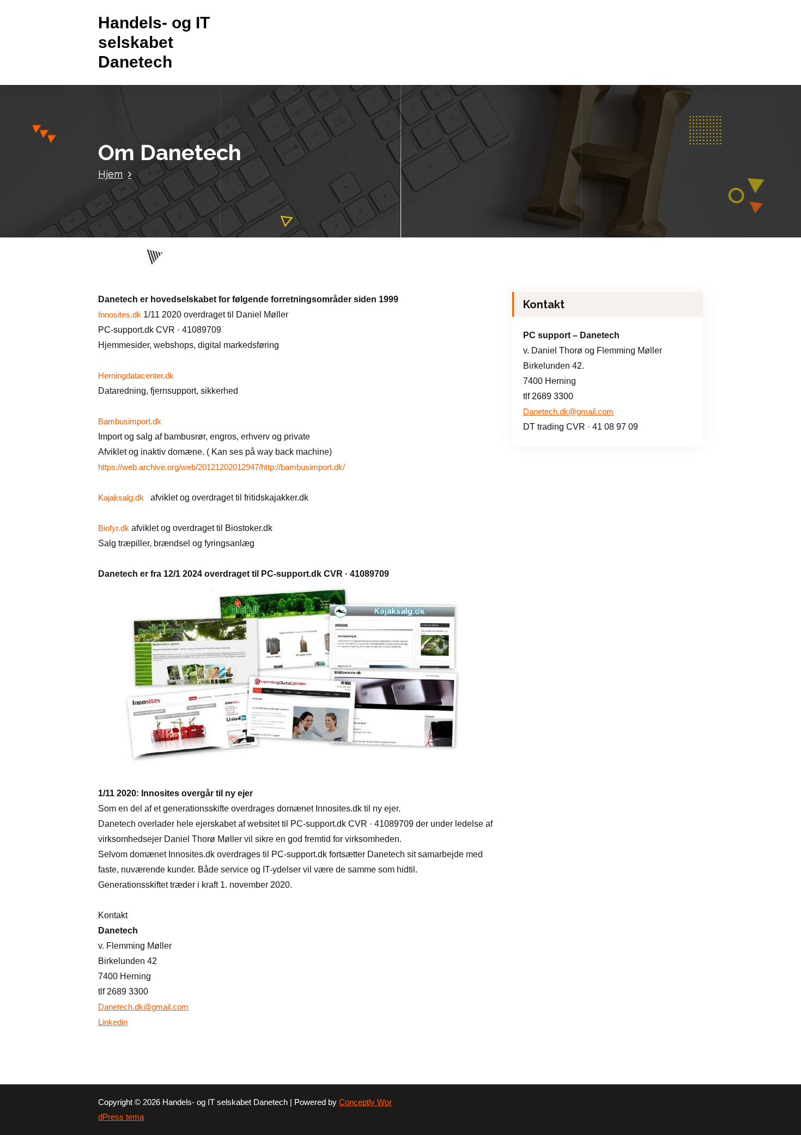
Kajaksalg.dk (122, 497)
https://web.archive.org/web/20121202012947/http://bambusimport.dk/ (221, 467)
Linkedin (113, 1022)
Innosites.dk (119, 314)
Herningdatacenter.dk (136, 375)
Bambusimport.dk (129, 421)
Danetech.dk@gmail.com (143, 1007)
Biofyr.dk (113, 528)
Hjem (110, 174)
